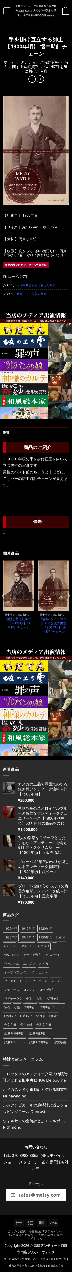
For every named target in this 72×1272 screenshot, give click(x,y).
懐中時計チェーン (52, 1007)
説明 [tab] (6, 432)
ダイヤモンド (13, 981)
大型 (39, 998)
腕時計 (53, 1016)
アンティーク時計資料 (40, 62)
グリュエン (39, 972)
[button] (7, 11)
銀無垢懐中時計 (39, 1042)
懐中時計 (30, 1007)
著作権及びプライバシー (46, 1231)
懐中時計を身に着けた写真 (46, 69)
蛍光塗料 (26, 1025)
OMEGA (43, 946)
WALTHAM (11, 955)
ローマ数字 (46, 990)
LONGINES (26, 946)
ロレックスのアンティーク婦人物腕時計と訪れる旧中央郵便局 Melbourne (35, 1077)
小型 (17, 1007)
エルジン (29, 963)
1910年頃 (28, 928)
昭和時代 (26, 1016)
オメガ (43, 963)
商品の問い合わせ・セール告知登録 (26, 265)
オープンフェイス (16, 972)
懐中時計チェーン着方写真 (29, 294)
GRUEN (9, 946)
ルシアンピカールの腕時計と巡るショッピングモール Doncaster (35, 1108)
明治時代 (10, 1016)
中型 (29, 998)
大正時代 (52, 998)
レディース (11, 990)
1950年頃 (45, 937)
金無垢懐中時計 (14, 1033)
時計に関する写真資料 (36, 64)
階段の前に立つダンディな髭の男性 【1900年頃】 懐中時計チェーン (53, 625)
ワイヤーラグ (13, 998)
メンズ (55, 981)
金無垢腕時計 (38, 1033)
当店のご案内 (16, 1231)
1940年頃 (28, 937)
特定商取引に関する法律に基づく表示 (36, 1235)
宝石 (7, 1007)
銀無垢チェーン (14, 1042)
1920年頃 (45, 928)
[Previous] (3, 604)
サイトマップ (36, 1238)
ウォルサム (11, 963)
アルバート (52, 955)
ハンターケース (36, 981)
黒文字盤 (60, 1042)
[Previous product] (40, 79)
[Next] (68, 604)
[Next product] (32, 79)
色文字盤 (10, 1025)
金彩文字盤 (43, 1025)
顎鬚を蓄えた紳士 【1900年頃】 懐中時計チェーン (18, 623)
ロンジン (29, 990)
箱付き (40, 1016)
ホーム (9, 62)
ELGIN (60, 937)
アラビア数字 (32, 955)
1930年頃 (10, 937)
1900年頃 (10, 928)
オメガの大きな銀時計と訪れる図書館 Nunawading (35, 1093)
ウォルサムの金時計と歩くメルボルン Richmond (35, 1124)
